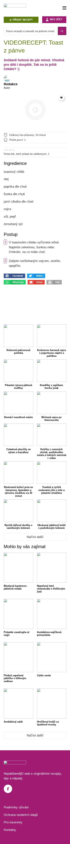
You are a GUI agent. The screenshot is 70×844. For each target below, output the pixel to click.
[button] (35, 110)
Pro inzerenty (13, 822)
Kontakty (10, 830)
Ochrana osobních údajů (21, 815)
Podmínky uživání (16, 807)
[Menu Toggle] (64, 8)
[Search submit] (62, 31)
